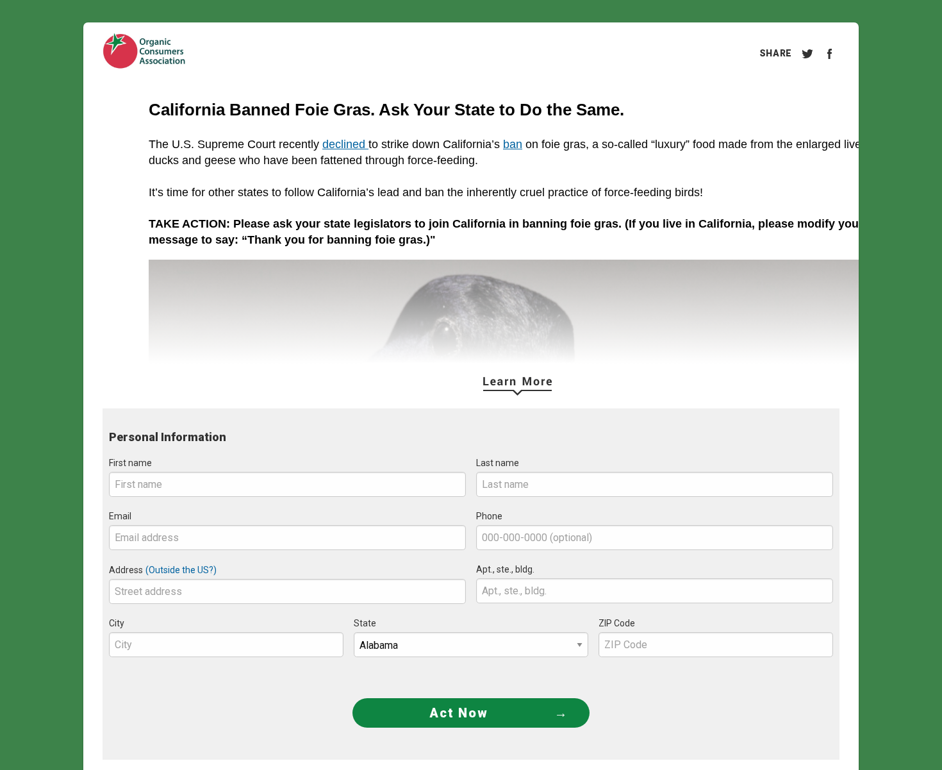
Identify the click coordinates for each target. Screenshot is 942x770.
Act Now (458, 713)
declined (345, 144)
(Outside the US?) (181, 570)
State (365, 623)
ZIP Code (617, 623)
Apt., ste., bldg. (505, 569)
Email (120, 516)
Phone (489, 516)
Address (126, 570)
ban (512, 144)
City (116, 623)
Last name (497, 463)
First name (130, 463)
